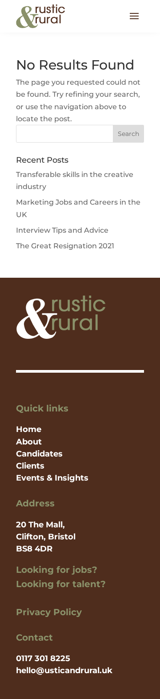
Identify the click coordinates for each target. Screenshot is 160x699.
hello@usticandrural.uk (64, 670)
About (29, 442)
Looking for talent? (61, 584)
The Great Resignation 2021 (65, 246)
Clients (30, 466)
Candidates (39, 454)
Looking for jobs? (56, 569)
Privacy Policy (49, 612)
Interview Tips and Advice (62, 230)
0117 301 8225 (43, 658)
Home (28, 429)
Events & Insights (52, 478)
